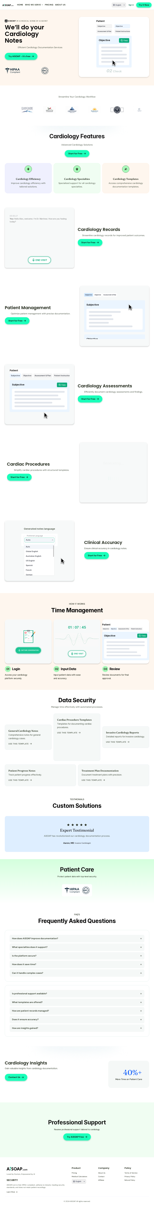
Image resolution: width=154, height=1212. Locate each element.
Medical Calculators (79, 1176)
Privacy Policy (130, 1176)
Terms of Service (131, 1173)
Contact (101, 1176)
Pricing (49, 4)
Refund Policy (130, 1180)
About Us (101, 1173)
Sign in (131, 5)
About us (60, 4)
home (20, 4)
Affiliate (101, 1180)
